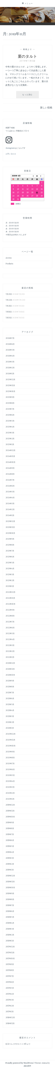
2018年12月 (10, 876)
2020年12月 (10, 734)
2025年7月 (10, 409)
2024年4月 (10, 497)
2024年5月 (10, 492)
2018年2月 (10, 935)
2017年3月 (10, 1000)
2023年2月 (10, 580)
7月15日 (9, 318)
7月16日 (9, 312)
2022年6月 (10, 628)
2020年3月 (10, 787)
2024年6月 (10, 486)
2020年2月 (10, 793)
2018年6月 (10, 911)
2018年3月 (10, 929)
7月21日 (9, 306)
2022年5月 (10, 633)
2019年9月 (10, 822)
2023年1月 (10, 586)
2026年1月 (10, 373)
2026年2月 (10, 368)
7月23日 (9, 294)
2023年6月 (10, 557)
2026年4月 (10, 356)
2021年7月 (10, 692)
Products (9, 264)
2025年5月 (10, 421)
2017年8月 (10, 970)
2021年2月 (10, 722)
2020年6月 (10, 769)
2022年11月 (10, 598)
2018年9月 (10, 893)
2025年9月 (10, 397)
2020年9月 (10, 752)
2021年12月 (10, 663)
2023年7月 (10, 551)
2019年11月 (10, 811)
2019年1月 (10, 870)
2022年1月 (10, 657)
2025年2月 (10, 438)
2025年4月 (10, 427)
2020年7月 (10, 763)
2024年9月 (10, 468)
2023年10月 (10, 533)
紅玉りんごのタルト (13, 1044)
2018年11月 (10, 881)
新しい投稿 (46, 107)
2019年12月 (10, 805)
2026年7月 (10, 338)
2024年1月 (10, 515)
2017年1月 (10, 1011)
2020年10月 (10, 746)
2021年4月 (10, 710)
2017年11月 (10, 952)
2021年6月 (10, 698)
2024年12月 (10, 450)
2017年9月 (10, 964)
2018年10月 (10, 887)
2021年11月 (10, 669)
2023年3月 (10, 574)
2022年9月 (10, 610)
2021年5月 (10, 704)
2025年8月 (10, 403)
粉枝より (27, 49)
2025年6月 (10, 415)
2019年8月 (10, 828)
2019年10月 (10, 817)
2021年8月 (10, 687)
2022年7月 (10, 622)
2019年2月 (10, 864)
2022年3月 (10, 645)
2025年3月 (10, 433)
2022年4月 (10, 639)
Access (9, 258)
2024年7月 (10, 480)
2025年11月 (10, 385)
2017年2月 (10, 1006)
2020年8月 (10, 757)
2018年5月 (10, 917)
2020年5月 (10, 775)
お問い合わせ (11, 154)
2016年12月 (10, 1017)
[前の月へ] (32, 176)
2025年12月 (10, 379)
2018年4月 (10, 923)
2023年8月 (10, 545)
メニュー (29, 3)
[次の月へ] (41, 176)
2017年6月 (10, 982)
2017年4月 (10, 994)
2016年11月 (10, 1023)
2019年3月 (10, 858)
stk (25, 1044)
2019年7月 (10, 834)
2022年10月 (10, 604)
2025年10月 (10, 391)
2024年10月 (10, 462)
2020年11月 (10, 740)
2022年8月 (10, 616)
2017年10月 (10, 958)
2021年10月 (10, 675)
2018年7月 (10, 905)
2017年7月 (10, 976)
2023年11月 (10, 527)
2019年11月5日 (28, 61)
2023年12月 (10, 521)
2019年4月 (10, 852)
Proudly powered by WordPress (19, 1063)
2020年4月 (10, 781)
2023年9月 (10, 539)
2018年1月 (10, 941)
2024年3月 (10, 503)
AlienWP (27, 1066)
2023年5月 (10, 562)
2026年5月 (10, 350)
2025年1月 (10, 444)
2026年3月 (10, 362)
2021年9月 (10, 681)
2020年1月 (10, 799)
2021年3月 (10, 716)
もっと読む (28, 95)
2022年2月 (10, 651)
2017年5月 (10, 988)
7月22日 (9, 300)
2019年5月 (10, 846)
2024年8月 (10, 474)
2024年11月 (10, 456)
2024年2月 (10, 509)
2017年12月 (10, 947)
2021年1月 (10, 728)
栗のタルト (27, 56)
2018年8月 (10, 899)
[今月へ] (37, 176)
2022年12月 (10, 592)
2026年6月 (10, 344)
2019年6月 (10, 840)
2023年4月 (10, 568)
